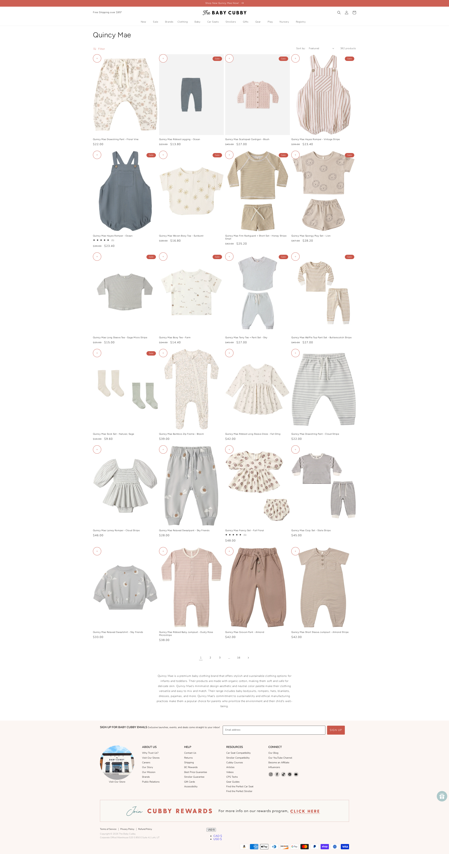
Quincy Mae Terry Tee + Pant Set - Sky (246, 337)
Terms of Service (108, 829)
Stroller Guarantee (194, 777)
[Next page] (248, 658)
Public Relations (151, 781)
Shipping (189, 762)
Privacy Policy (127, 829)
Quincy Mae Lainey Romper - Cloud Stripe (116, 530)
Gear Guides (233, 781)
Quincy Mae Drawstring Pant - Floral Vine (116, 139)
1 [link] (201, 658)
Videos (230, 772)
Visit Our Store (117, 781)
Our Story (147, 767)
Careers (146, 762)
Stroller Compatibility (238, 757)
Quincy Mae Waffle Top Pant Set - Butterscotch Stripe (321, 337)
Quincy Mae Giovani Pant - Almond (244, 632)
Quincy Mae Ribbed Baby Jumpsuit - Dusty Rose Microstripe (186, 633)
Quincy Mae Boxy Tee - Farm (175, 337)
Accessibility (190, 786)
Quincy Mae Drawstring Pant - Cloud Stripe (315, 434)
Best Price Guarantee (195, 772)
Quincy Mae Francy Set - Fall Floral (244, 530)
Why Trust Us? (150, 753)
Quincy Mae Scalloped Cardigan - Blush (247, 139)
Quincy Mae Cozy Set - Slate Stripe (311, 530)
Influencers (274, 767)
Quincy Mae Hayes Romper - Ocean (113, 235)
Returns (188, 757)
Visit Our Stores (151, 757)
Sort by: (300, 48)
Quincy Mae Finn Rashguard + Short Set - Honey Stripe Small (255, 237)
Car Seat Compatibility (238, 753)
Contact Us (190, 753)
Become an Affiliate (278, 762)
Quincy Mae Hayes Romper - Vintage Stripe (315, 139)
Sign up (336, 730)
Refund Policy (145, 829)
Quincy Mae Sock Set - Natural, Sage (113, 434)
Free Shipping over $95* (107, 12)
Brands (146, 777)
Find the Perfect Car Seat (239, 786)
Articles (230, 767)
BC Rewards (191, 767)
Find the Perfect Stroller (239, 791)
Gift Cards (189, 781)
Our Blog (273, 753)
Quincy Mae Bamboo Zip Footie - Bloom (181, 434)
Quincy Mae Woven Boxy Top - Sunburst (181, 235)
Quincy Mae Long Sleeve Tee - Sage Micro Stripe (120, 337)
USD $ (211, 829)
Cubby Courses (234, 762)
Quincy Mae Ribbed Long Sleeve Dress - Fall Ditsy (253, 434)
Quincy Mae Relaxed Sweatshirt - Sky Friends (118, 632)
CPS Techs (232, 777)
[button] (339, 12)
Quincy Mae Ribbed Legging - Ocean (179, 139)
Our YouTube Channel (280, 757)
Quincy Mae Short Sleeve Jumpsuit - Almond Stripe (320, 632)
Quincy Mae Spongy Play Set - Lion (311, 235)
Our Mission (148, 772)
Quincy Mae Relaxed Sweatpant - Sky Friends (184, 530)
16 (238, 657)
